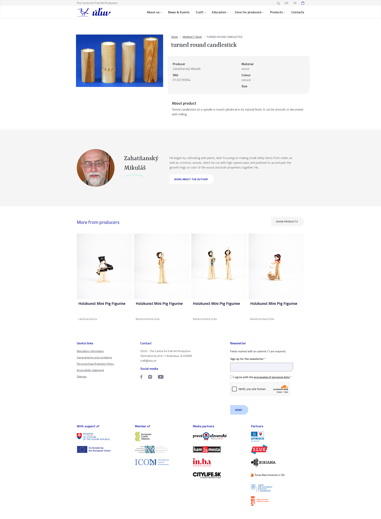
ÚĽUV (174, 37)
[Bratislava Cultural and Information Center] (277, 501)
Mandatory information (90, 351)
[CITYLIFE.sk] (219, 475)
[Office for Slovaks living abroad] (277, 488)
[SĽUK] (277, 449)
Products (276, 12)
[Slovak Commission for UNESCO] (277, 436)
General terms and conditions (94, 357)
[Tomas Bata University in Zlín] (277, 475)
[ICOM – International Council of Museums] (161, 462)
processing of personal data (272, 377)
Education (219, 12)
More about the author (191, 179)
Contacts (297, 12)
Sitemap (82, 376)
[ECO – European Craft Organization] (161, 449)
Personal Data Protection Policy (95, 364)
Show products (287, 221)
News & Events (179, 12)
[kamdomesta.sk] (219, 449)
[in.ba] (219, 462)
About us (153, 12)
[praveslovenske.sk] (219, 436)
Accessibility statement (90, 370)
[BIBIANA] (277, 462)
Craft (199, 12)
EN (286, 3)
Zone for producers (248, 12)
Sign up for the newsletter (248, 359)
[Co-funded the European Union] (103, 449)
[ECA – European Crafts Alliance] (161, 436)
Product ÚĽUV (192, 37)
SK (295, 3)
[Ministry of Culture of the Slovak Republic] (103, 436)
